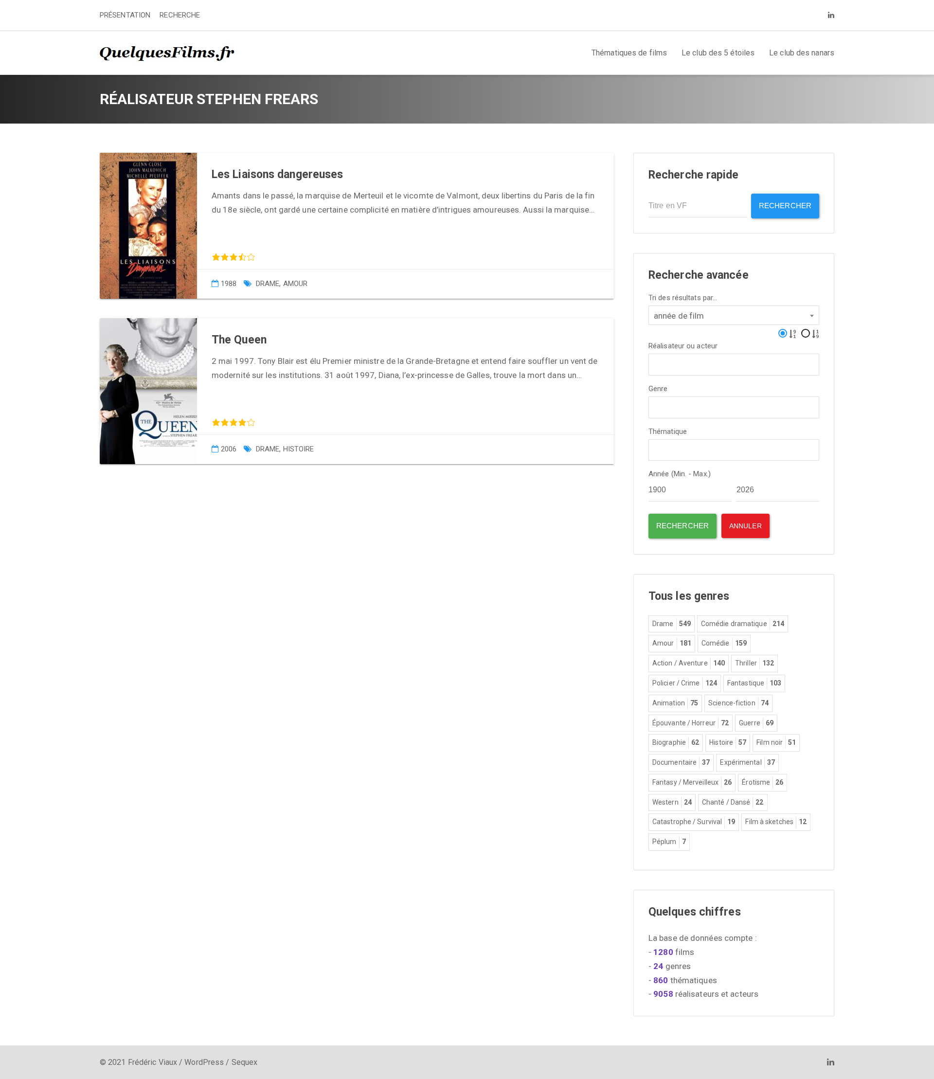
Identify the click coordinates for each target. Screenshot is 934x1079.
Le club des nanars (801, 52)
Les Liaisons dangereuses (277, 174)
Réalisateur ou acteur (683, 346)
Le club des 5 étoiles (718, 52)
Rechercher (785, 205)
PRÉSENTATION (125, 15)
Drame (268, 283)
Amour (295, 283)
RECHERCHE (180, 15)
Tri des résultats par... (682, 298)
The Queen (239, 339)
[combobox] (733, 315)
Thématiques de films (629, 52)
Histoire (298, 449)
